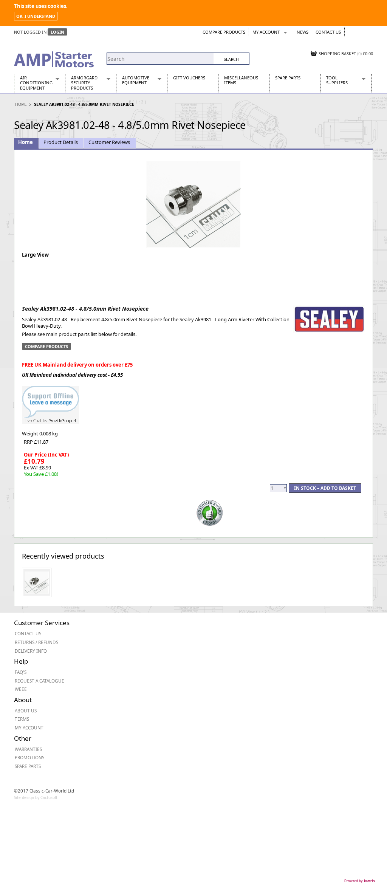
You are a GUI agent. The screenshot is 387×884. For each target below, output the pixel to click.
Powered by (359, 881)
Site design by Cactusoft (35, 797)
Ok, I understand (35, 16)
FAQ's (20, 672)
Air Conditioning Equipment (36, 83)
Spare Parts (287, 78)
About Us (26, 711)
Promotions (29, 757)
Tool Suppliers (337, 80)
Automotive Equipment (135, 80)
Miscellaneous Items (241, 80)
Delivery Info (31, 651)
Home (21, 104)
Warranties (28, 749)
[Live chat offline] (50, 401)
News (302, 32)
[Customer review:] (210, 512)
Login (57, 32)
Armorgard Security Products (84, 83)
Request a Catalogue (39, 681)
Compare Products (224, 32)
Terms (22, 719)
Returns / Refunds (36, 642)
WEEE (21, 689)
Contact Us (328, 32)
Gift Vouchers (189, 78)
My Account (266, 32)
